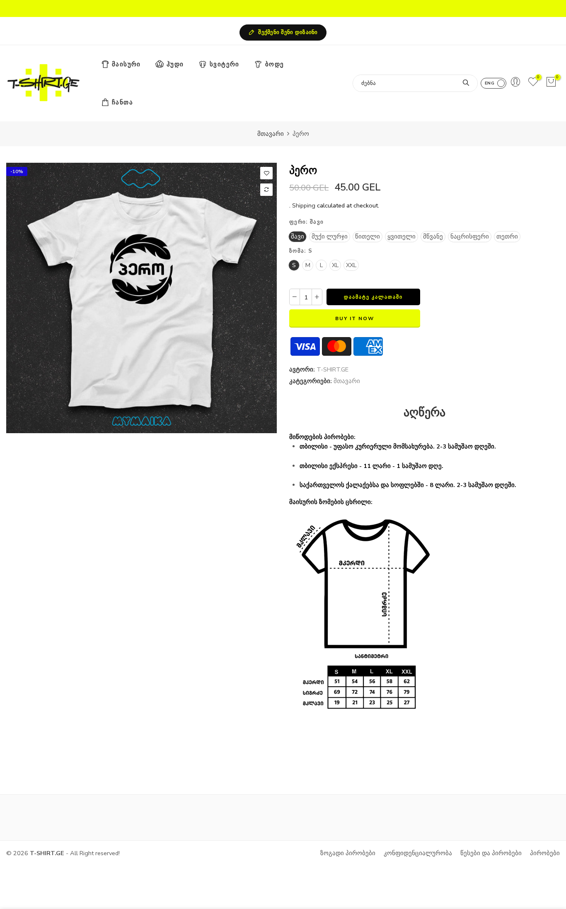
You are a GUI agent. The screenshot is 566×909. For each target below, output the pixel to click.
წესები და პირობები (491, 853)
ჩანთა (122, 102)
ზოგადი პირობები (347, 853)
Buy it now (354, 318)
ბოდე (274, 64)
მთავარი (270, 134)
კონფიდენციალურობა (418, 853)
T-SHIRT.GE (332, 369)
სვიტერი (224, 64)
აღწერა (424, 413)
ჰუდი (175, 64)
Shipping (303, 205)
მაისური (126, 64)
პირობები (545, 853)
